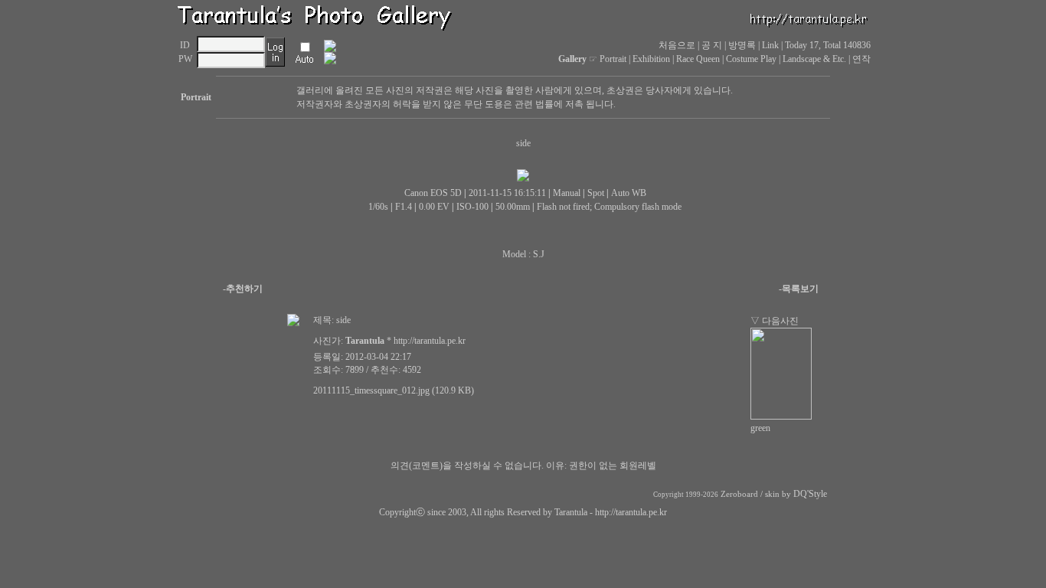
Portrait (613, 59)
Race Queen (698, 59)
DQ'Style (810, 493)
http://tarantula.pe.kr (631, 512)
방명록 (742, 45)
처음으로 (677, 45)
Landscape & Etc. (814, 59)
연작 (861, 59)
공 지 (711, 45)
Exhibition (651, 59)
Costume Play (751, 59)
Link (770, 45)
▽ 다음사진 (774, 320)
